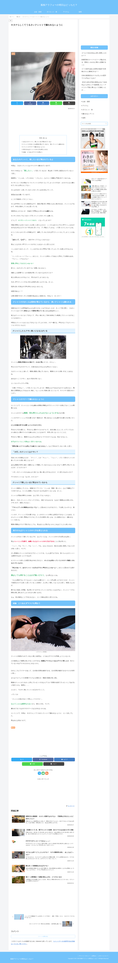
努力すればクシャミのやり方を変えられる (35, 149)
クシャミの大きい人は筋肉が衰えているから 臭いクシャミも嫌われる (43, 144)
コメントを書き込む (43, 936)
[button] (69, 103)
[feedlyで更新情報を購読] (43, 773)
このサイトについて (103, 955)
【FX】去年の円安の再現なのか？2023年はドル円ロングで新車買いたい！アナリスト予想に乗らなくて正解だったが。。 (94, 86)
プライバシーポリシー (84, 955)
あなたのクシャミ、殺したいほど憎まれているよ (37, 141)
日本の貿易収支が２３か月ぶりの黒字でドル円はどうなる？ (94, 77)
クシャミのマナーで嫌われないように (34, 147)
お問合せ (94, 955)
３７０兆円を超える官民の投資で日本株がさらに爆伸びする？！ (94, 70)
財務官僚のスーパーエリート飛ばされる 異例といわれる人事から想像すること (94, 62)
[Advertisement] (43, 38)
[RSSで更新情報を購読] (46, 773)
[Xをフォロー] (39, 773)
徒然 (14, 727)
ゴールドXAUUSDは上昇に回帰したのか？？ (94, 54)
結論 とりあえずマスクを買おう (32, 152)
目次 (40, 138)
